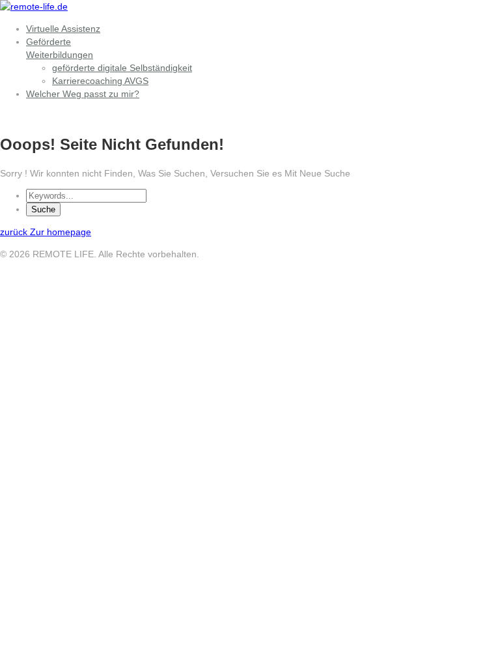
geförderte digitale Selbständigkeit (122, 68)
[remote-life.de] (34, 6)
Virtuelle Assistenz (63, 28)
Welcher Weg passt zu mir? (82, 94)
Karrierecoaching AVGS (100, 81)
